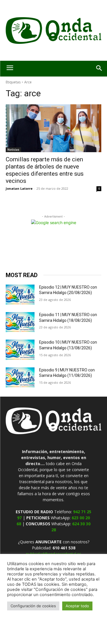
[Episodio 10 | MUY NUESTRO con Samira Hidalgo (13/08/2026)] (20, 350)
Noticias (13, 150)
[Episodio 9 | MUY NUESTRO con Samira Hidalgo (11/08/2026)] (20, 377)
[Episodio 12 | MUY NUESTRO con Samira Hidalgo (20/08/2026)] (20, 295)
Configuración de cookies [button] (33, 606)
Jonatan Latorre (19, 188)
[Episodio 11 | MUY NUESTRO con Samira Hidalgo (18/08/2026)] (20, 322)
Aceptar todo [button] (77, 606)
